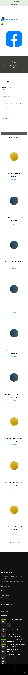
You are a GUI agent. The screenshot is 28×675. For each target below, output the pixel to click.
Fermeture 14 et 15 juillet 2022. (14, 619)
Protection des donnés (6, 600)
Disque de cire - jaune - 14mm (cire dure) (14, 438)
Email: (2, 586)
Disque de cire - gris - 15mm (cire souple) (14, 261)
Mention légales (5, 595)
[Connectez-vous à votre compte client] (9, 4)
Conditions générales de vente (8, 597)
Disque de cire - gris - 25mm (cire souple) (14, 350)
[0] (2, 25)
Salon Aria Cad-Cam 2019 (13, 654)
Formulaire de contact (6, 609)
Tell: (10, 1)
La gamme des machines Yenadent (16, 658)
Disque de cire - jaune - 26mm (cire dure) (14, 526)
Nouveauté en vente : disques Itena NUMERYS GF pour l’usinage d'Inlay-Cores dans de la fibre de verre (17, 634)
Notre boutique (4, 611)
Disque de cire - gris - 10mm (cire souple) (14, 217)
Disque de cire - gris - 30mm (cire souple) (14, 394)
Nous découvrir (11, 661)
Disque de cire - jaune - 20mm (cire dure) (14, 482)
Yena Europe (8, 670)
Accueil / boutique (6, 65)
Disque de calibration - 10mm (14, 173)
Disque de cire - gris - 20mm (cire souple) (14, 305)
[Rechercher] (2, 23)
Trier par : (3, 137)
